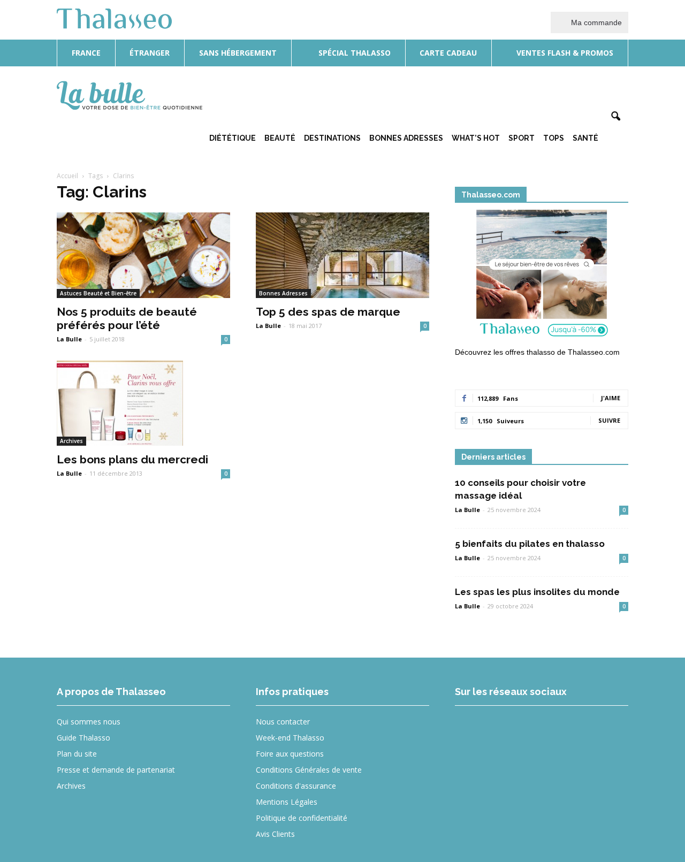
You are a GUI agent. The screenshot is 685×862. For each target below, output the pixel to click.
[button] (615, 116)
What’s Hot (476, 138)
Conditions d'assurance (296, 786)
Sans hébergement (238, 53)
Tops (553, 138)
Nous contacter (283, 721)
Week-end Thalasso (290, 738)
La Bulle (69, 339)
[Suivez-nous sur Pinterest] (548, 729)
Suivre (609, 420)
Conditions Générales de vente (309, 770)
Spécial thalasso (353, 53)
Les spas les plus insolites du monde (537, 591)
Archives (71, 441)
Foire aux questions (290, 754)
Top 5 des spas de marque (328, 311)
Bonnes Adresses (406, 138)
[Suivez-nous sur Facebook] (470, 729)
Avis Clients (275, 834)
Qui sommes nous (88, 721)
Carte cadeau (448, 53)
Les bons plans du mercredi (132, 459)
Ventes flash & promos (563, 53)
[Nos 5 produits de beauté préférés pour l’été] (143, 255)
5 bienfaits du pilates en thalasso (530, 543)
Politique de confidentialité (301, 818)
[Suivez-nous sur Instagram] (509, 729)
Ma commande (595, 22)
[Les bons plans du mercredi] (143, 403)
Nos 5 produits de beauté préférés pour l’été (127, 318)
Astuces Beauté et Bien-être (98, 293)
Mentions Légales (286, 802)
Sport (521, 138)
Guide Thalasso (83, 738)
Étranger (150, 53)
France (86, 53)
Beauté (279, 138)
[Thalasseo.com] (541, 277)
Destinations (332, 138)
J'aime (610, 398)
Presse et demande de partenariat (116, 770)
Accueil (67, 175)
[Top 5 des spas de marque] (342, 255)
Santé (585, 138)
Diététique (232, 138)
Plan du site (77, 754)
